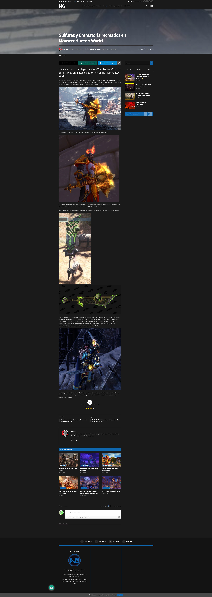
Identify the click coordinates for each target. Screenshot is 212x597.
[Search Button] (146, 6)
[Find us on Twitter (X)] (144, 1)
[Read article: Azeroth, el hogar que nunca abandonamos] (111, 460)
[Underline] (71, 517)
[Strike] (73, 517)
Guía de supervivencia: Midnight (111, 491)
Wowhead (113, 80)
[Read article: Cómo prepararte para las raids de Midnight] (89, 460)
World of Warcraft (96, 49)
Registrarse (138, 1)
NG (62, 6)
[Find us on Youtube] (152, 1)
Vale (120, 595)
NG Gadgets (89, 1)
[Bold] (66, 517)
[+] (89, 517)
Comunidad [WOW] (87, 49)
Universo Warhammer (81, 1)
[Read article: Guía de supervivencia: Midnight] (111, 482)
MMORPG (70, 1)
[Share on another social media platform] (119, 63)
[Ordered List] (76, 517)
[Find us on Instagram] (147, 1)
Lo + (74, 1)
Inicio (60, 55)
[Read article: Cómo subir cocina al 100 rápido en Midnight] (68, 482)
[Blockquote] (80, 517)
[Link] (85, 517)
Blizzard (79, 49)
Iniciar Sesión (132, 1)
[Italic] (69, 517)
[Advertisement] (139, 130)
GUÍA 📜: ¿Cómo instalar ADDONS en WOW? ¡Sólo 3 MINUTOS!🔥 (143, 76)
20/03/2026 (83, 472)
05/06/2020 (72, 49)
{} (87, 517)
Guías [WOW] (85, 465)
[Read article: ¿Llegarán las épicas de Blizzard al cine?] (68, 460)
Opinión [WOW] (107, 465)
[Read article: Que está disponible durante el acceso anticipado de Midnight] (89, 482)
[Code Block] (82, 517)
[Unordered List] (78, 517)
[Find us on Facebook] (149, 1)
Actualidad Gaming (63, 1)
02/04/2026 (62, 472)
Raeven (66, 49)
